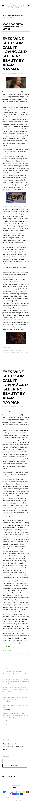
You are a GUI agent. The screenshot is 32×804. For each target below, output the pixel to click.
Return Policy (19, 747)
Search (4, 749)
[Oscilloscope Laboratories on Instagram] (9, 776)
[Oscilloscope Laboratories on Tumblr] (20, 776)
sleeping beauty (14, 352)
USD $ (15, 787)
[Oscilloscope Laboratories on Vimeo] (14, 776)
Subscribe (5, 724)
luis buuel (21, 350)
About (4, 744)
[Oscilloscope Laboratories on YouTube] (17, 776)
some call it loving (23, 352)
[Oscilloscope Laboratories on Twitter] (11, 776)
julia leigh (16, 350)
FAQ (16, 744)
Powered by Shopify (16, 800)
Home (4, 15)
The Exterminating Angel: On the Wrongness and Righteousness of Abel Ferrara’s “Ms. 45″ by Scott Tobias (15, 715)
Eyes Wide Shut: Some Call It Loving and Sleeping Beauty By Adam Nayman (14, 53)
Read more (6, 347)
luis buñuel (22, 654)
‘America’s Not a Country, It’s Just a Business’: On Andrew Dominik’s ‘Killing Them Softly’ (15, 689)
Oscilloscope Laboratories (18, 798)
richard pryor (5, 352)
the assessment (7, 512)
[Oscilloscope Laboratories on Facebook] (6, 776)
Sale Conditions (7, 747)
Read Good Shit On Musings (15, 15)
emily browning (9, 350)
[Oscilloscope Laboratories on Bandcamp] (3, 776)
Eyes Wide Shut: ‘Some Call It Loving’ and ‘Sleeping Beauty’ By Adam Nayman (15, 387)
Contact (10, 744)
